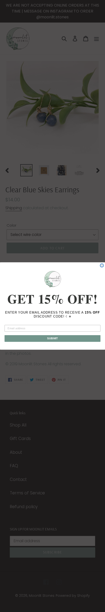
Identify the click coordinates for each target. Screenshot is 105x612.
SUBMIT (52, 338)
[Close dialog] (102, 265)
